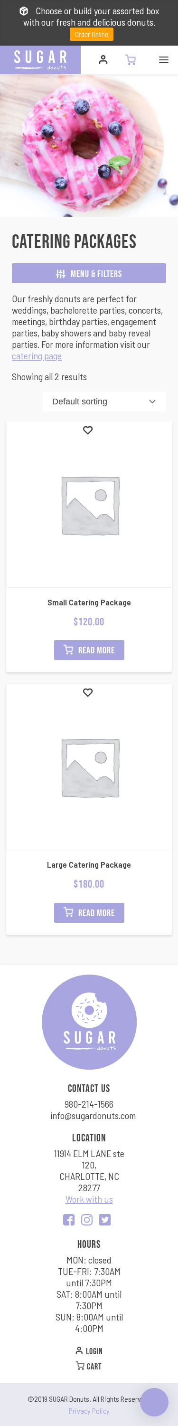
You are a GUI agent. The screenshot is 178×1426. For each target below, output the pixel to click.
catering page (37, 355)
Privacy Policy (89, 1410)
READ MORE (95, 649)
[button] (88, 430)
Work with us (89, 1199)
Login (93, 1351)
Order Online (91, 34)
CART (93, 1366)
